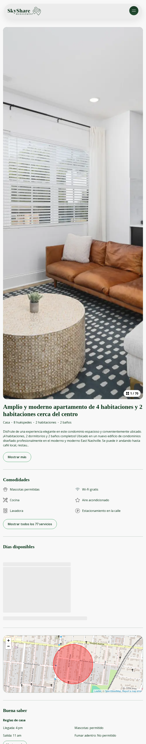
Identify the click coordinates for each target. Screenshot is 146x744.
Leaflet (97, 691)
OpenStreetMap (113, 691)
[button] (8, 640)
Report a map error (132, 691)
